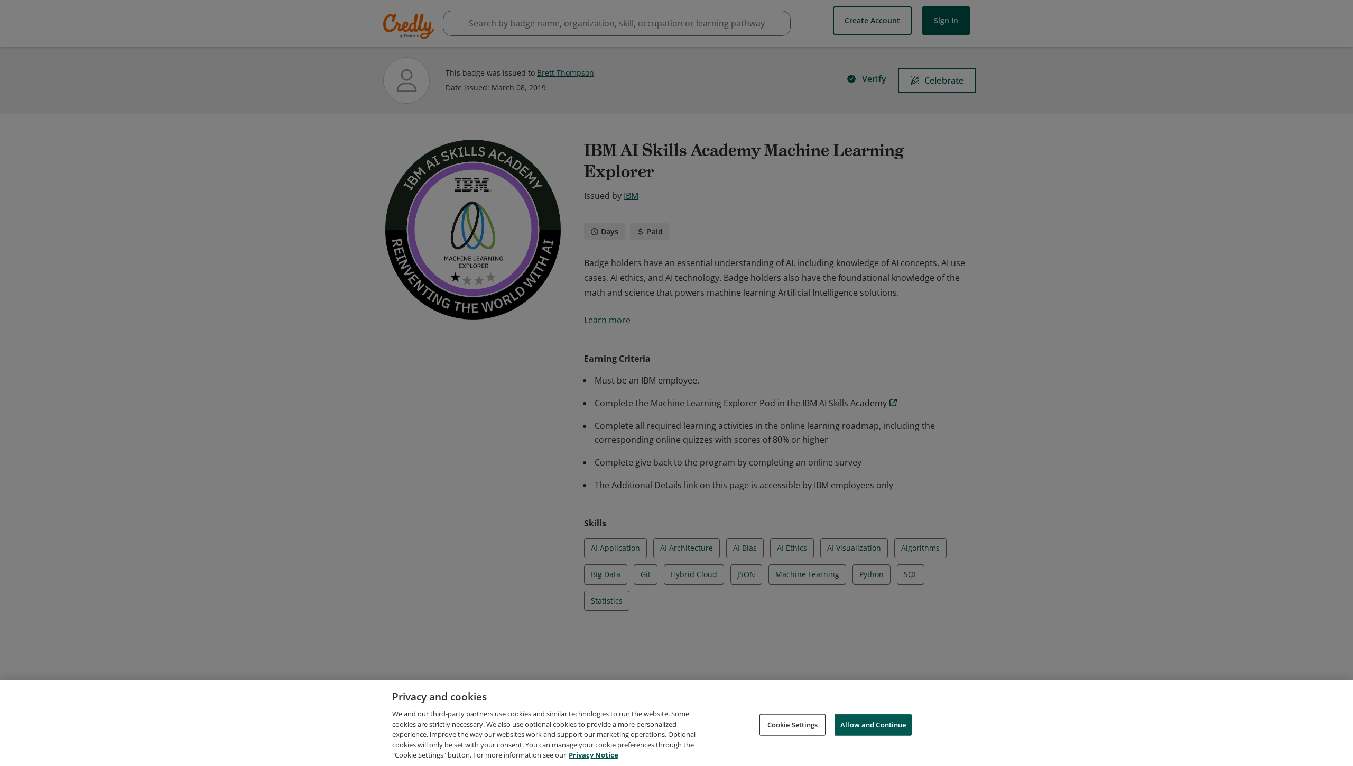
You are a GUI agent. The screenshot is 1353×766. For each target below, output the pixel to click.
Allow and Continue (873, 724)
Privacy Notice (593, 755)
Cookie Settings (792, 724)
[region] (676, 723)
